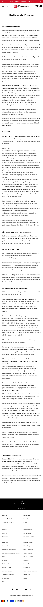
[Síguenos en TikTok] (30, 589)
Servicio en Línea (28, 553)
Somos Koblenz (6, 546)
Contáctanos (5, 578)
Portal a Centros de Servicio (30, 571)
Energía (25, 522)
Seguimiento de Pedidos (8, 522)
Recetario (4, 560)
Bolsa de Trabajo (28, 563)
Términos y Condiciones (8, 574)
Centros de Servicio (28, 549)
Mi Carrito (4, 533)
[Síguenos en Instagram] (21, 589)
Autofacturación (6, 526)
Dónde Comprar (27, 546)
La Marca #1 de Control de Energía (10, 553)
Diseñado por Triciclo (27, 595)
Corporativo (26, 560)
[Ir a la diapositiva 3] (22, 508)
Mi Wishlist (5, 536)
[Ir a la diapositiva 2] (20, 508)
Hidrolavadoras (27, 533)
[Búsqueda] (7, 6)
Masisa (25, 578)
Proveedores (27, 567)
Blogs (3, 556)
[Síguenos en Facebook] (12, 589)
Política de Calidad (6, 567)
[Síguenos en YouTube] (26, 589)
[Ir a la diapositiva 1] (18, 508)
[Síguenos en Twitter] (17, 589)
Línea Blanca (27, 526)
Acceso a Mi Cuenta (7, 518)
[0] (36, 6)
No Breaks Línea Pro (29, 536)
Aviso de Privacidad (7, 571)
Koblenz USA (27, 574)
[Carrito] (39, 6)
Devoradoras (27, 518)
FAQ (3, 581)
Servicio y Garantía (28, 556)
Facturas (4, 529)
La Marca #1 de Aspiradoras (9, 549)
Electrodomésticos (28, 529)
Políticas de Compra (7, 563)
